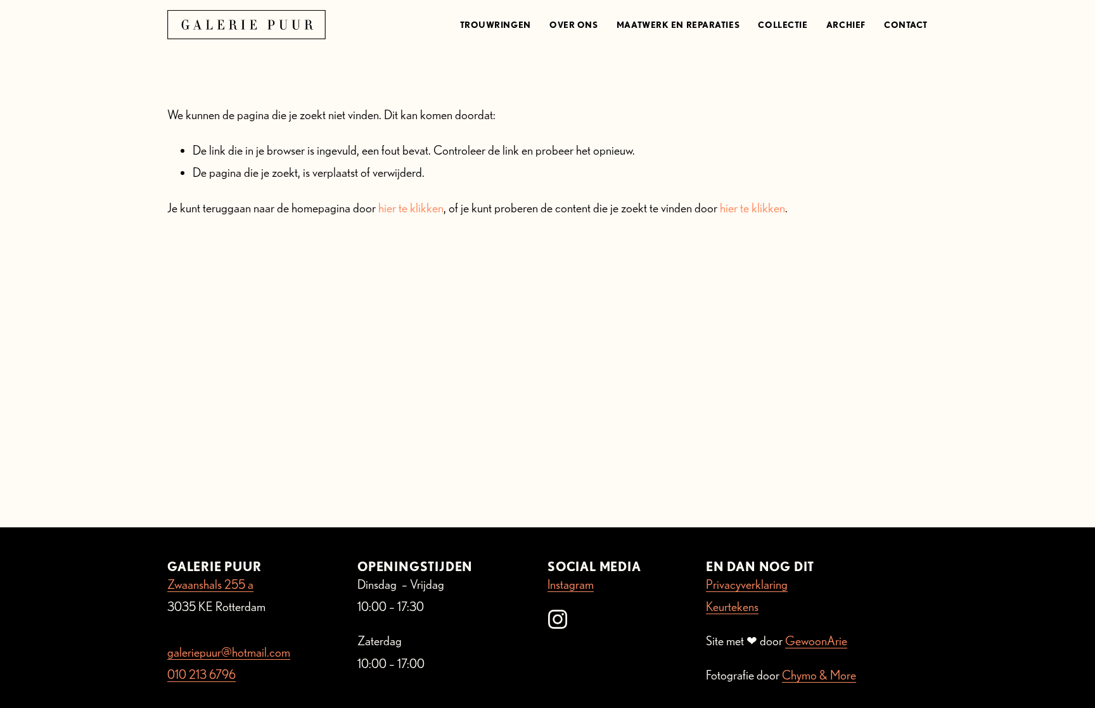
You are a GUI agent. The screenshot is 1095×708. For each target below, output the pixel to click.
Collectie (782, 25)
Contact (906, 25)
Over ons (573, 25)
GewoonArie (816, 641)
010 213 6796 (201, 674)
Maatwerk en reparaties (678, 25)
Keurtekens (732, 607)
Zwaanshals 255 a (210, 584)
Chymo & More (819, 675)
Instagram (571, 584)
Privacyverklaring (747, 584)
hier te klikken (411, 208)
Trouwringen (495, 25)
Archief (846, 25)
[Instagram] (558, 619)
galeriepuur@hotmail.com (228, 652)
